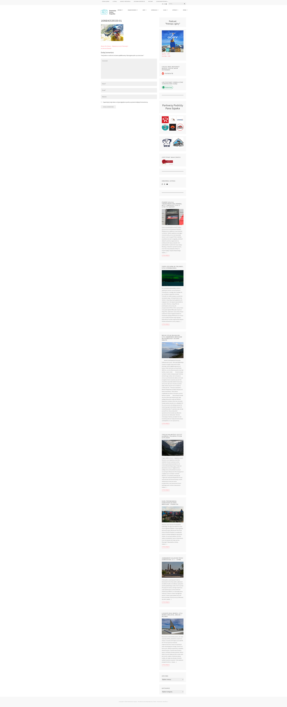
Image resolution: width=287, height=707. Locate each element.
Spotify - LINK (166, 54)
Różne (184, 10)
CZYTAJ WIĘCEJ (166, 255)
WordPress (165, 701)
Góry (144, 10)
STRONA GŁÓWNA (105, 1)
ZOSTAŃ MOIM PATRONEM (161, 1)
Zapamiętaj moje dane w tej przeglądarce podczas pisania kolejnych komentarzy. (125, 102)
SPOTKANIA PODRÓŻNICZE (139, 1)
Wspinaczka (154, 10)
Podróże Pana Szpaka (132, 701)
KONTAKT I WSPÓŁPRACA (125, 1)
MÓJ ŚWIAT (150, 1)
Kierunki (120, 10)
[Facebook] (162, 4)
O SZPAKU (115, 1)
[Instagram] (164, 4)
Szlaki (164, 10)
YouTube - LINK (166, 56)
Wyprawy (174, 10)
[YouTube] (166, 4)
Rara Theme (153, 701)
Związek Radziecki (132, 10)
